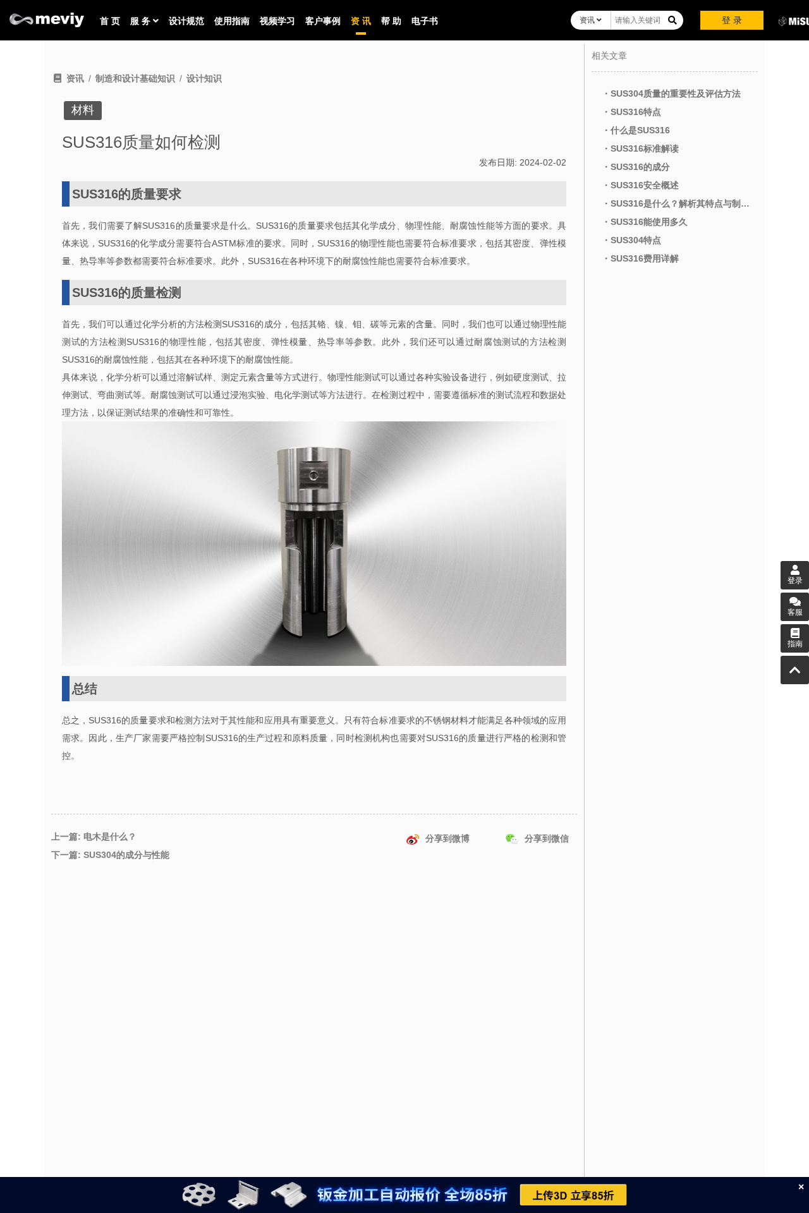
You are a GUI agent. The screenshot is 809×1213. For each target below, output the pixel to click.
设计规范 (186, 21)
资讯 (588, 20)
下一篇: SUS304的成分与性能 (110, 855)
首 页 (110, 21)
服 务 (141, 21)
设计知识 (204, 78)
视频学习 (277, 21)
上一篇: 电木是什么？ (94, 836)
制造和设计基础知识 (135, 78)
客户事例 (323, 21)
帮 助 (391, 21)
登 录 (732, 20)
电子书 (424, 21)
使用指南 (232, 21)
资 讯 (361, 21)
